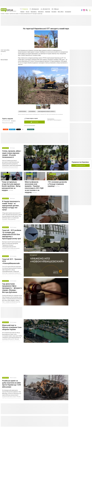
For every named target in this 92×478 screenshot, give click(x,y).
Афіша (56, 9)
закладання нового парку (46, 111)
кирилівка (22, 111)
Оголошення (68, 11)
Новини (25, 9)
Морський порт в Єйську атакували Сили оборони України (11, 327)
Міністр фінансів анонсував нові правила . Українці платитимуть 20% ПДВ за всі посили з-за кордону (34, 187)
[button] (67, 68)
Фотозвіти (54, 11)
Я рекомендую (35, 121)
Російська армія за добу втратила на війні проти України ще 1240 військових (11, 384)
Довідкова (47, 11)
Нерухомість (34, 11)
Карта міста (41, 11)
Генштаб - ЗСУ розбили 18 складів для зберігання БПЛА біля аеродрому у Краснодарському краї (11, 234)
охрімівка (32, 111)
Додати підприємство (80, 165)
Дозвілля (46, 9)
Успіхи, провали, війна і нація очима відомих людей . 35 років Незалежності (11, 154)
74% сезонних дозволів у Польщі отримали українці (57, 184)
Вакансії (22, 11)
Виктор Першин (4, 59)
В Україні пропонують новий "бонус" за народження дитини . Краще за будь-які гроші (11, 205)
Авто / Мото (61, 11)
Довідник (35, 9)
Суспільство (3, 51)
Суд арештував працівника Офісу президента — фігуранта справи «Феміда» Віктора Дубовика (12, 288)
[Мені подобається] (1, 54)
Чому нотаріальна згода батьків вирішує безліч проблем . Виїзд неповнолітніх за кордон (11, 186)
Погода (27, 11)
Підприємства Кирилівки (80, 162)
